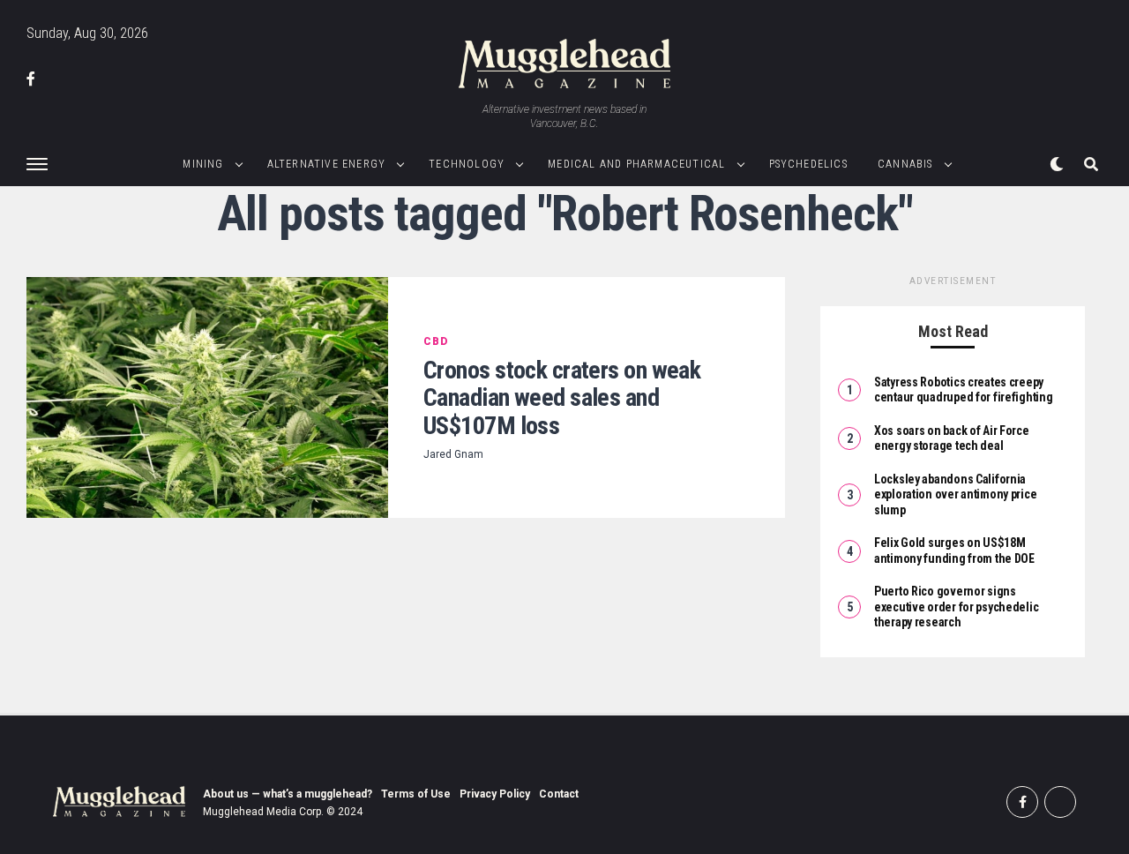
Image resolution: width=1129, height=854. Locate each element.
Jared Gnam (453, 454)
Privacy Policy (495, 794)
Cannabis (905, 164)
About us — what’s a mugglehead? (287, 794)
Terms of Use (416, 794)
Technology (467, 164)
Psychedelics (808, 164)
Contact (559, 794)
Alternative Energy (326, 164)
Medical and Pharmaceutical (636, 164)
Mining (203, 164)
